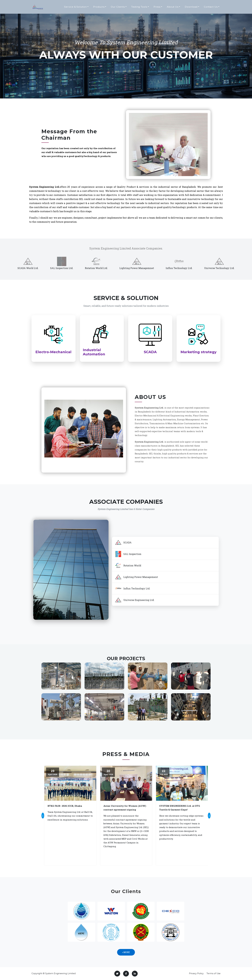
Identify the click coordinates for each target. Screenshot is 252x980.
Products (99, 6)
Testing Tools (139, 6)
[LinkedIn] (135, 974)
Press (157, 6)
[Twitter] (117, 974)
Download (191, 6)
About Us (172, 6)
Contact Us (211, 6)
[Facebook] (126, 974)
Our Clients (118, 6)
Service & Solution (75, 6)
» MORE (126, 952)
